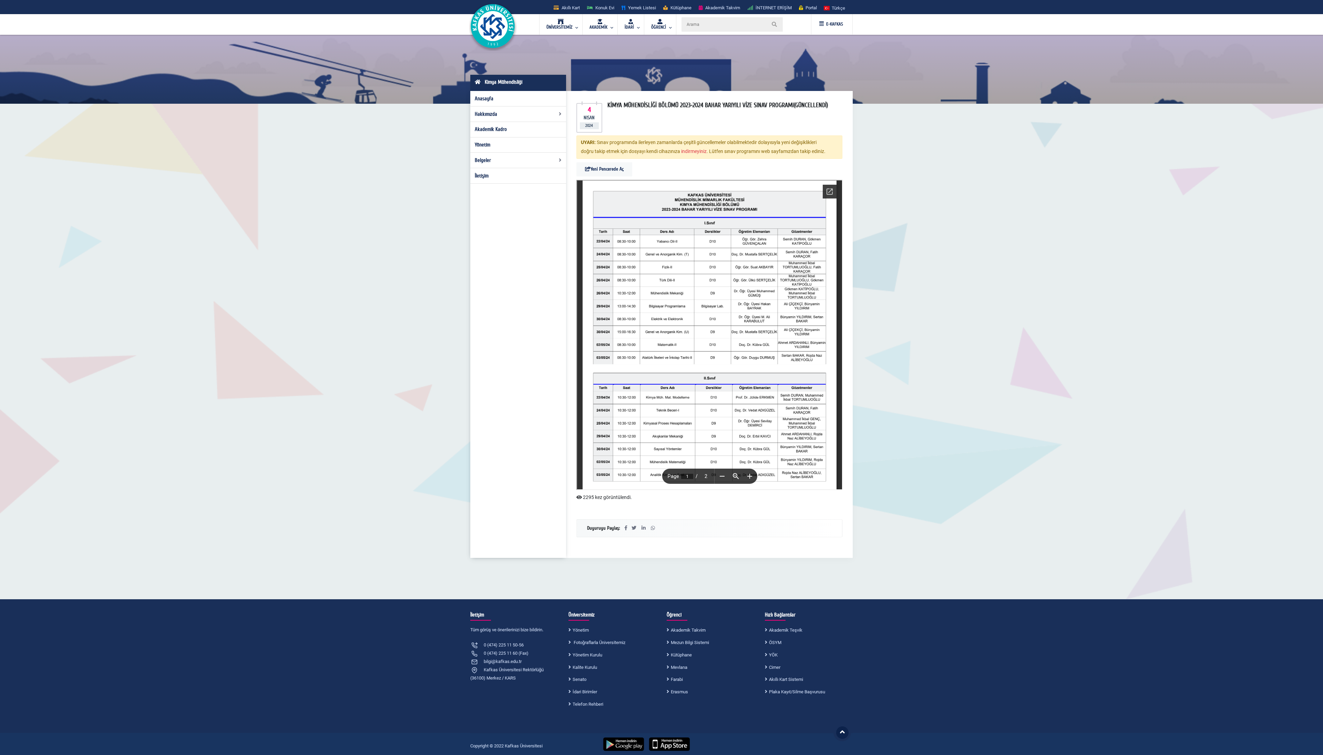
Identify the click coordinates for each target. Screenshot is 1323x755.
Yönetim (482, 145)
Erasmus (679, 691)
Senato (579, 679)
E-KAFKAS (834, 24)
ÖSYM (775, 642)
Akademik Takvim (688, 630)
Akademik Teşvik (785, 630)
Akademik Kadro (491, 129)
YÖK (773, 654)
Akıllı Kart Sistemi (786, 679)
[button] (835, 7)
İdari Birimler (585, 691)
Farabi (677, 679)
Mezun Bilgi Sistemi (690, 642)
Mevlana (679, 667)
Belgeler (483, 160)
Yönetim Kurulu (587, 654)
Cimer (774, 667)
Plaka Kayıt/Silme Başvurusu (797, 691)
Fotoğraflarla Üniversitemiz (599, 642)
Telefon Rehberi (588, 704)
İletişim (482, 176)
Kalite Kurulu (585, 667)
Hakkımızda (486, 114)
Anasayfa (484, 98)
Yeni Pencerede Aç (607, 169)
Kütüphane (681, 654)
